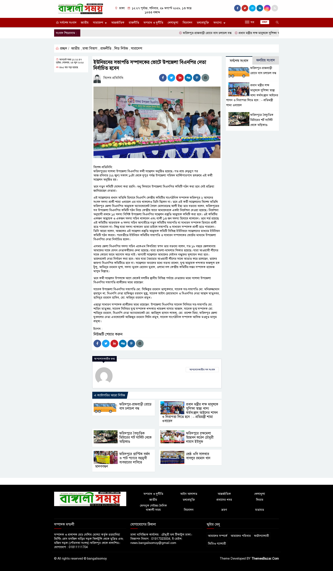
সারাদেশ (98, 22)
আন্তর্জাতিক (117, 22)
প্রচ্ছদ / (64, 48)
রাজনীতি (134, 22)
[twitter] (245, 8)
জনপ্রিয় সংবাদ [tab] (265, 60)
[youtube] (267, 8)
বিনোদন (187, 22)
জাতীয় (85, 22)
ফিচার (259, 500)
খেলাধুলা (173, 22)
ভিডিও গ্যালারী (217, 543)
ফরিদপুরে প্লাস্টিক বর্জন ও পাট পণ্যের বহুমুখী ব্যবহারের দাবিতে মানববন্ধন (122, 460)
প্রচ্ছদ (264, 22)
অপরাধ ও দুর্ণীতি (153, 22)
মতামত (259, 510)
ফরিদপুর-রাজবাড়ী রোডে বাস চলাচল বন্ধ (196, 33)
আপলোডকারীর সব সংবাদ (202, 369)
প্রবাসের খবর (224, 500)
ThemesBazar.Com (265, 558)
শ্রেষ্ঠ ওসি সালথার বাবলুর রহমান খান (198, 456)
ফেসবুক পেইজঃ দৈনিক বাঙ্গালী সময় (153, 508)
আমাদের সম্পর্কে (217, 536)
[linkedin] (260, 8)
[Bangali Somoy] (80, 8)
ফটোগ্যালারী (261, 536)
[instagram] (252, 8)
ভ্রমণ (224, 510)
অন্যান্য (217, 22)
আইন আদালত (188, 494)
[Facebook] (163, 78)
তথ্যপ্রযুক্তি (203, 22)
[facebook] (237, 8)
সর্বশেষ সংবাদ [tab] (239, 61)
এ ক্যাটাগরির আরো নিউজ (109, 395)
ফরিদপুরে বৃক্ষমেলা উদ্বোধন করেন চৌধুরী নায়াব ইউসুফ (200, 437)
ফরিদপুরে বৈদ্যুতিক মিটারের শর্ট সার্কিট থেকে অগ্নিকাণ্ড (135, 437)
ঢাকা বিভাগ (90, 48)
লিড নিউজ (121, 48)
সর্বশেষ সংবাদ (67, 22)
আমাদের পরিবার (241, 536)
